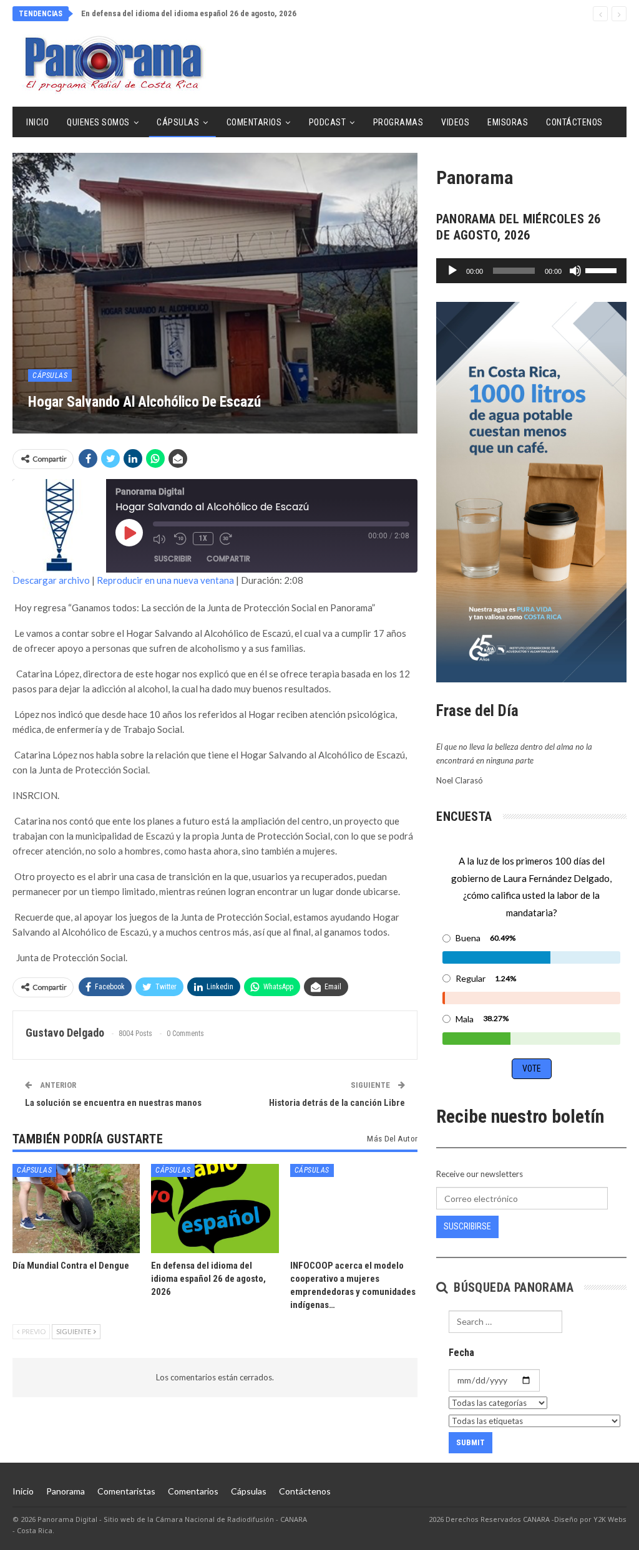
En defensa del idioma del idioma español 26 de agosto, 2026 (188, 13)
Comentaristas (126, 1491)
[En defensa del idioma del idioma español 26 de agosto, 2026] (214, 1208)
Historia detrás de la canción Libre (337, 1102)
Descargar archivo (51, 580)
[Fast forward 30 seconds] (227, 539)
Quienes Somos (98, 122)
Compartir (228, 558)
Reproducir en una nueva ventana (165, 580)
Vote (531, 1068)
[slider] (602, 269)
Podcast (327, 122)
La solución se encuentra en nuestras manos (113, 1102)
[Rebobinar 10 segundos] (180, 539)
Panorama (65, 1491)
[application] (531, 270)
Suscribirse (467, 1226)
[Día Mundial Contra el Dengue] (76, 1208)
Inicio (37, 122)
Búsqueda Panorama (512, 1287)
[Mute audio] (160, 539)
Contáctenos (574, 122)
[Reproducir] (452, 270)
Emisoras (507, 122)
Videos (455, 122)
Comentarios (254, 122)
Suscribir (173, 558)
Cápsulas (178, 122)
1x (203, 538)
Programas (398, 122)
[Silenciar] (575, 270)
